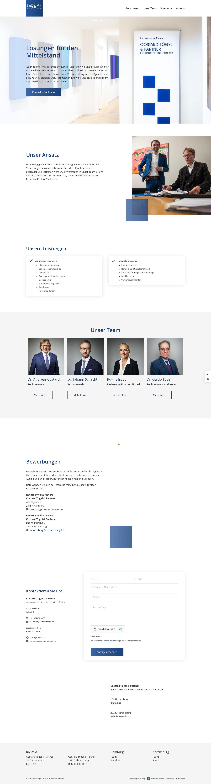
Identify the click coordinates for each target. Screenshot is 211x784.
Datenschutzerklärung (110, 640)
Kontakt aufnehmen (43, 92)
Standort (115, 760)
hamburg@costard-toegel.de (46, 509)
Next (194, 370)
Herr (95, 579)
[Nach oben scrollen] (105, 779)
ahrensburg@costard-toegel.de (47, 530)
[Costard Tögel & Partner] (34, 8)
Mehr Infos (40, 395)
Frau (139, 579)
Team (113, 756)
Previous (17, 370)
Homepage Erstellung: (147, 779)
